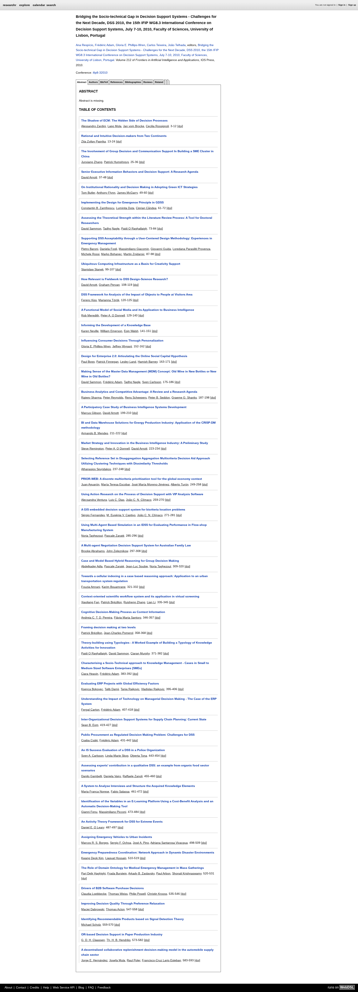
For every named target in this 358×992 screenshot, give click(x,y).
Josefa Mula (117, 960)
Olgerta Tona (138, 755)
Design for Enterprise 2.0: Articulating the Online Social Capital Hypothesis (134, 356)
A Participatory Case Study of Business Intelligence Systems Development (133, 407)
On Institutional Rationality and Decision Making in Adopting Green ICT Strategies (139, 187)
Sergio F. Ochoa (120, 842)
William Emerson (111, 331)
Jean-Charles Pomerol (118, 633)
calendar (39, 5)
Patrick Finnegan (107, 361)
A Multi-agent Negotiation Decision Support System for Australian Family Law (136, 545)
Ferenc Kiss (89, 300)
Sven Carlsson (151, 382)
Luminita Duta (125, 208)
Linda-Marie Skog (116, 755)
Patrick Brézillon (111, 602)
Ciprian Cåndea (146, 208)
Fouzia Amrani (90, 586)
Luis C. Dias (116, 499)
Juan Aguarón (90, 484)
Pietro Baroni (89, 248)
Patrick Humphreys (116, 162)
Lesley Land (128, 361)
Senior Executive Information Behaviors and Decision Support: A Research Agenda (139, 171)
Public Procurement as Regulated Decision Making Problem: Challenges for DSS (138, 734)
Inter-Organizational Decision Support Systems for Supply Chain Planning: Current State (143, 719)
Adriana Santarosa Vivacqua (169, 842)
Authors (93, 82)
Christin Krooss (157, 893)
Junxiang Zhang (91, 162)
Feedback (104, 987)
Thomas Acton (115, 909)
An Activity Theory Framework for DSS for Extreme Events (122, 821)
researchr (9, 4)
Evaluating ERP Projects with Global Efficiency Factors (120, 683)
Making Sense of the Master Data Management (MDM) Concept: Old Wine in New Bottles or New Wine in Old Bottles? (148, 374)
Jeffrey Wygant (122, 346)
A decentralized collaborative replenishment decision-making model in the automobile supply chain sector (147, 952)
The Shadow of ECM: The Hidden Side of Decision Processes (124, 120)
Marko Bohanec (111, 254)
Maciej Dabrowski (92, 909)
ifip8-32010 (100, 72)
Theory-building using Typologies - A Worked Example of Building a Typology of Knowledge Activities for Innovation (146, 645)
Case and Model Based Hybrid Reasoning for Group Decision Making (130, 560)
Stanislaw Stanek (92, 269)
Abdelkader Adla (92, 566)
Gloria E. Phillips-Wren (130, 45)
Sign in (341, 5)
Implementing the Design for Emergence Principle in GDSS (122, 202)
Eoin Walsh (131, 331)
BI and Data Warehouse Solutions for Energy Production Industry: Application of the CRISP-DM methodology (148, 425)
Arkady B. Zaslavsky (141, 873)
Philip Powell (137, 893)
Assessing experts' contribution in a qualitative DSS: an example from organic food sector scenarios (145, 768)
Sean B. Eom (89, 725)
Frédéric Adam (104, 45)
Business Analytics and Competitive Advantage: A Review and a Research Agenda (139, 391)
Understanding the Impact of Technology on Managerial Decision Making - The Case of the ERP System (148, 701)
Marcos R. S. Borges (94, 842)
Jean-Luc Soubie (137, 566)
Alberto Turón (180, 484)
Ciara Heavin (89, 673)
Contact (21, 987)
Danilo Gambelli (91, 776)
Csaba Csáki (89, 740)
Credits (34, 987)
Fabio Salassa (120, 791)
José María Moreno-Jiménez (150, 484)
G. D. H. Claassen (93, 940)
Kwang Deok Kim (92, 858)
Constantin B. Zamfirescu (97, 208)
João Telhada (177, 45)
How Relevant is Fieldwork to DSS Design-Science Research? (124, 279)
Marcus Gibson (91, 413)
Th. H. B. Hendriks (118, 940)
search (51, 5)
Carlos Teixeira (156, 45)
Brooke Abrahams (93, 551)
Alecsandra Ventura (94, 499)
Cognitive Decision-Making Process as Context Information (123, 612)
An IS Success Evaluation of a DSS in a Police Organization (123, 750)
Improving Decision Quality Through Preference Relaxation (123, 903)
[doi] (180, 126)
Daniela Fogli (108, 248)
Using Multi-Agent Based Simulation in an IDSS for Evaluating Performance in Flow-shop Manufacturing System (144, 527)
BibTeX (104, 82)
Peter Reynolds (113, 397)
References (116, 82)
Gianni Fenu (89, 811)
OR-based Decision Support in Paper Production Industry (121, 934)
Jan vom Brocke (133, 126)
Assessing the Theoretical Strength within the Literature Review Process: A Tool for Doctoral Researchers (146, 220)
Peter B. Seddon (159, 397)
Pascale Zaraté (114, 535)
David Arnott (89, 177)
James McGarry (127, 192)
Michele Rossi (90, 254)
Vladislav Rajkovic (152, 689)
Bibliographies (133, 82)
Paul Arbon (163, 873)
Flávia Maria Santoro (127, 617)
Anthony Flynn (106, 192)
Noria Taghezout (92, 535)
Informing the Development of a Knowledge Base (116, 325)
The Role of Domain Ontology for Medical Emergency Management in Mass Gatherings (142, 867)
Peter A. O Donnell (113, 315)
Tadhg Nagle (111, 228)
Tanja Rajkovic (130, 689)
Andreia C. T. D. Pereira (96, 617)
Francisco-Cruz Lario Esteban (161, 960)
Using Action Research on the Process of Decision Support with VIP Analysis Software (142, 494)
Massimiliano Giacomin (134, 248)
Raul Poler (133, 960)
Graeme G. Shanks (184, 397)
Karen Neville (90, 331)
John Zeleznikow (117, 551)
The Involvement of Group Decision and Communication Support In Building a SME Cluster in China (147, 154)
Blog (81, 987)
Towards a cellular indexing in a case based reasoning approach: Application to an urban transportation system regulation (144, 578)
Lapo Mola (114, 126)
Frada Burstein (117, 873)
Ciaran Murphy (140, 653)
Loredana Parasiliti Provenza (191, 248)
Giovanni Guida (161, 248)
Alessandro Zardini (93, 126)
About (8, 987)
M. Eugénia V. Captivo (120, 515)
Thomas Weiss (118, 893)
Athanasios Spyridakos (96, 469)
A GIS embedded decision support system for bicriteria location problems (133, 509)
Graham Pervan (109, 284)
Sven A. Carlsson (92, 755)
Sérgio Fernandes (93, 515)
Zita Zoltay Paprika (93, 141)
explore (24, 5)
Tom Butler (88, 192)
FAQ (91, 987)
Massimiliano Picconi (112, 811)
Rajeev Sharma (91, 397)
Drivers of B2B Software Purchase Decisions (112, 888)
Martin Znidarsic (134, 254)
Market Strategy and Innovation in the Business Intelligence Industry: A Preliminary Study (144, 443)
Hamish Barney (148, 361)
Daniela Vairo (112, 776)
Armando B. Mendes (94, 433)
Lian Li (151, 602)
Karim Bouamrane (114, 586)
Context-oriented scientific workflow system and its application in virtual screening (140, 596)
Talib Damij (112, 689)
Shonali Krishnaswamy (187, 873)
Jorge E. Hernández (94, 960)
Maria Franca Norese (95, 791)
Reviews (147, 82)
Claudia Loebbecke (93, 893)
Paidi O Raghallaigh (134, 228)
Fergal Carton (90, 709)
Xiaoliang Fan (90, 602)
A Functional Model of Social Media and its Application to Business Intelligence (137, 309)
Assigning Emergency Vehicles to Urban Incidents (116, 837)
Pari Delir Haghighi (93, 873)
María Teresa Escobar (115, 484)
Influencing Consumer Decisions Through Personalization (122, 340)
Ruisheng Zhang (134, 602)
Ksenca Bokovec (92, 689)
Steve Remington (92, 448)
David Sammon (91, 228)
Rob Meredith (90, 315)
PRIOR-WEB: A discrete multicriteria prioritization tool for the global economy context (141, 478)
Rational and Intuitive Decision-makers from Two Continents (124, 135)
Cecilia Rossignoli (157, 126)
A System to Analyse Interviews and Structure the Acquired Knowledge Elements (138, 786)
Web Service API (64, 987)
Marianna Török (108, 300)
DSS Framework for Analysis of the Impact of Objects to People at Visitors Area (136, 294)
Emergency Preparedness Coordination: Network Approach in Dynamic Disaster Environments (147, 852)
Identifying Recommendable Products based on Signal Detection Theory (132, 919)
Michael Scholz (91, 924)
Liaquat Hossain (115, 858)
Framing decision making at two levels (108, 627)
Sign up (352, 5)
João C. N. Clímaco (138, 499)
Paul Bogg (88, 361)
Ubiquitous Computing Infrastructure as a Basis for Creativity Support (130, 263)
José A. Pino (141, 842)
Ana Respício (84, 45)
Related (159, 82)
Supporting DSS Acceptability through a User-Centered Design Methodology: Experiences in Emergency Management (146, 241)
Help (46, 987)
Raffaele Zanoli (133, 776)
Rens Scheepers (136, 397)
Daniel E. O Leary (92, 827)
